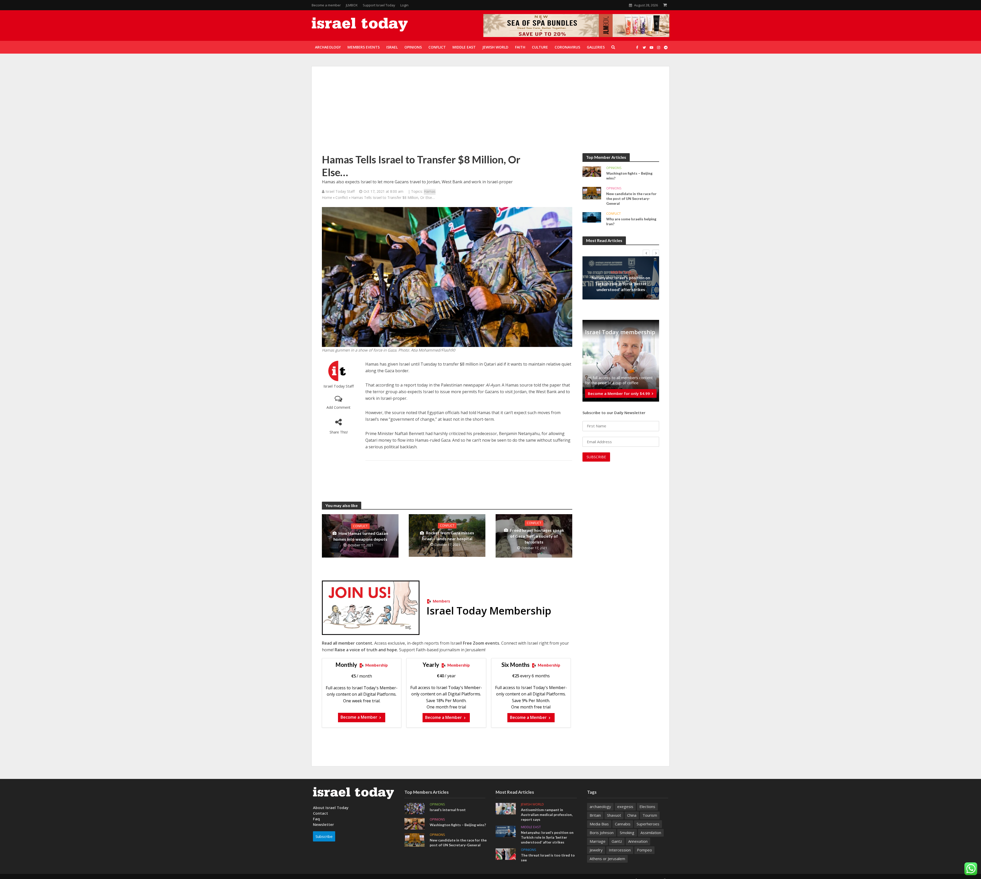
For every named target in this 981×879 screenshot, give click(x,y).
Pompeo (644, 849)
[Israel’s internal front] (414, 808)
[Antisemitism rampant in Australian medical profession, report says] (506, 808)
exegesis (625, 806)
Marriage (597, 841)
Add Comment (338, 407)
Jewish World (532, 804)
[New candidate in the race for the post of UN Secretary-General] (591, 192)
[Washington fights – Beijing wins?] (591, 171)
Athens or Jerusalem (607, 858)
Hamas (430, 191)
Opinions (614, 168)
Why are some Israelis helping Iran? (631, 221)
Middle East (621, 271)
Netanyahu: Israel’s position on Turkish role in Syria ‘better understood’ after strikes (621, 283)
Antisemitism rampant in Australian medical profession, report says (547, 815)
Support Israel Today (379, 5)
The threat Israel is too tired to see (548, 857)
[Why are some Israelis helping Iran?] (591, 217)
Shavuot (614, 815)
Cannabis (622, 823)
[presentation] (646, 253)
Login (404, 5)
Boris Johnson (602, 832)
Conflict (341, 197)
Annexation (638, 841)
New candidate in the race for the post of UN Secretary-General (631, 198)
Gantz (617, 841)
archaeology (600, 806)
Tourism (650, 815)
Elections (647, 806)
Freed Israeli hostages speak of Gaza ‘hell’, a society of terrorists (537, 536)
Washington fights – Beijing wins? (629, 175)
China (631, 815)
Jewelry (596, 849)
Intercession (620, 849)
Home (327, 197)
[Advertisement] (490, 115)
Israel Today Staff (338, 386)
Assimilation (650, 832)
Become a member (326, 5)
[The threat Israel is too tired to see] (506, 853)
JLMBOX (352, 5)
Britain (595, 815)
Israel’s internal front (448, 810)
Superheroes (648, 823)
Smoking (627, 832)
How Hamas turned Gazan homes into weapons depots (360, 536)
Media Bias (599, 823)
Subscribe (324, 836)
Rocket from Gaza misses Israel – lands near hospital (448, 535)
